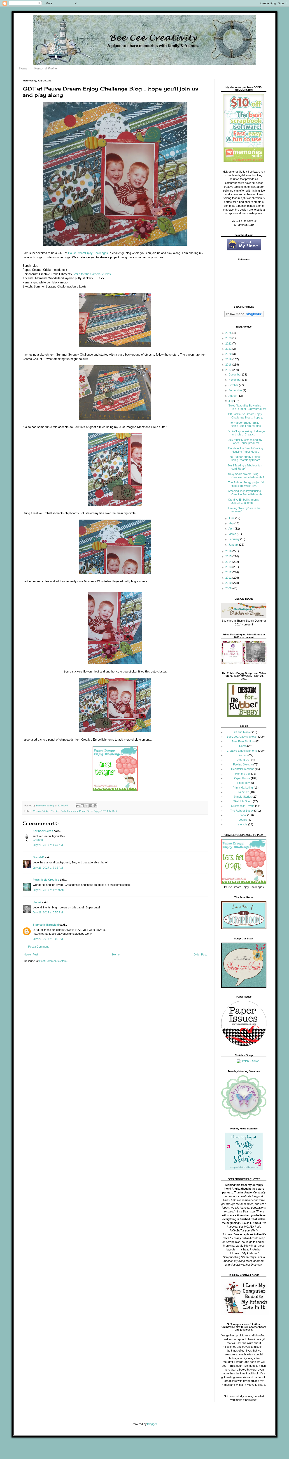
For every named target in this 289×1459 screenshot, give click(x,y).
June (231, 518)
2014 (228, 561)
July (231, 401)
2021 (228, 348)
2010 (228, 583)
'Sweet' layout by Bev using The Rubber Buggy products (247, 407)
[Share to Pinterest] (95, 805)
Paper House (242, 778)
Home (23, 68)
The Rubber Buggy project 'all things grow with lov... (246, 484)
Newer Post (31, 954)
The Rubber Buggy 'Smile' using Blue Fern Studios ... (245, 424)
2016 (228, 551)
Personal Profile (45, 68)
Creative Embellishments (64, 811)
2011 (228, 577)
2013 (228, 567)
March (232, 534)
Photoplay (243, 782)
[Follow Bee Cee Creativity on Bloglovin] (243, 316)
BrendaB (38, 857)
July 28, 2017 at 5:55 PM (48, 912)
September (235, 390)
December (235, 374)
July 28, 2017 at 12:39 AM (48, 890)
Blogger (152, 1424)
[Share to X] (86, 805)
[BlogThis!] (82, 805)
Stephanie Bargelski (46, 924)
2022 (228, 343)
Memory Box (242, 773)
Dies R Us (243, 759)
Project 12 (243, 792)
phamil (37, 902)
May (231, 523)
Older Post (200, 954)
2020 (228, 354)
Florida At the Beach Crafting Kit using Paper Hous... (245, 450)
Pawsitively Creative (46, 879)
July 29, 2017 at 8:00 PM (48, 939)
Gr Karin (38, 839)
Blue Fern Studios (243, 741)
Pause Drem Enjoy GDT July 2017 (98, 811)
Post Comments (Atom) (53, 961)
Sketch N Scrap (242, 801)
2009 (228, 588)
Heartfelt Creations (242, 769)
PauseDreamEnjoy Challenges (88, 253)
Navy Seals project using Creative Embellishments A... (247, 476)
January (233, 544)
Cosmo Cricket (41, 811)
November (235, 379)
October (233, 385)
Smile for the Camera (86, 274)
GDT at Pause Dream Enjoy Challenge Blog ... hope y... (246, 416)
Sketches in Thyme (242, 806)
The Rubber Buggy (242, 810)
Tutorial (242, 815)
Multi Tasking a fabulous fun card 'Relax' (245, 467)
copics (243, 819)
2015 (228, 556)
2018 (228, 364)
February (234, 539)
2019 (228, 359)
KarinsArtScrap (43, 831)
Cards (243, 746)
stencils (242, 824)
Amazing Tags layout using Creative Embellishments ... (246, 493)
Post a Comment (38, 946)
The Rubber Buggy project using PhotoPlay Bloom (244, 458)
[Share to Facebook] (91, 805)
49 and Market (243, 732)
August (233, 395)
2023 (228, 338)
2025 (228, 333)
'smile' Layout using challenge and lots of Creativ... (246, 433)
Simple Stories (243, 796)
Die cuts (243, 755)
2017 (228, 370)
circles (106, 274)
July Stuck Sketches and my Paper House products (245, 441)
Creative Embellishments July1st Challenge (243, 501)
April (231, 528)
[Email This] (78, 805)
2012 (228, 572)
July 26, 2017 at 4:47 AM (48, 845)
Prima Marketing (243, 787)
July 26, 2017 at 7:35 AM (48, 867)
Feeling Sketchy (243, 764)
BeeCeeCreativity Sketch (242, 736)
